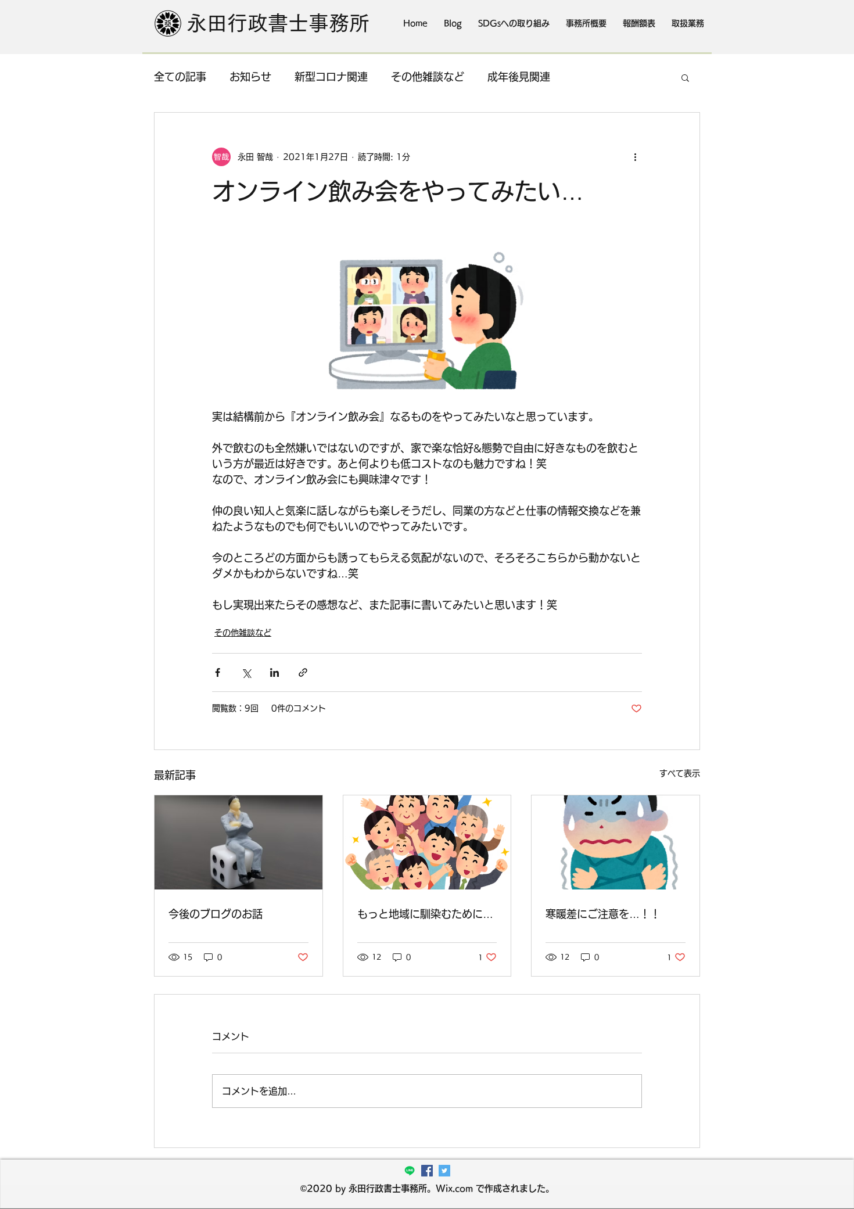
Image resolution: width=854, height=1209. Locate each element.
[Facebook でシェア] (217, 672)
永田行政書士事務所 (277, 23)
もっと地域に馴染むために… (425, 914)
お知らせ (250, 76)
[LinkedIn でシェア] (274, 672)
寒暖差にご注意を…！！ (603, 914)
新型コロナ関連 (331, 76)
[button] (685, 77)
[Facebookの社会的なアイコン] (427, 1170)
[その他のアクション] (635, 157)
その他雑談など (427, 76)
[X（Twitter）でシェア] (246, 672)
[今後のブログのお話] (238, 842)
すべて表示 (679, 773)
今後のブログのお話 (215, 914)
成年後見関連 (518, 76)
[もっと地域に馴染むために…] (427, 842)
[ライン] (409, 1170)
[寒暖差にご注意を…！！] (615, 842)
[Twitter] (444, 1170)
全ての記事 (180, 76)
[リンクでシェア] (302, 672)
